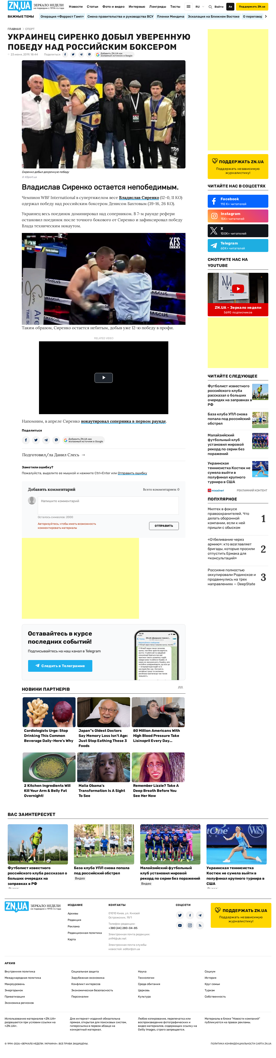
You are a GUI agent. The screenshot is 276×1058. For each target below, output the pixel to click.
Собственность (215, 996)
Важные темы (21, 16)
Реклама (74, 926)
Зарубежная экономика (87, 978)
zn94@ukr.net (117, 938)
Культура (144, 996)
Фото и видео (113, 6)
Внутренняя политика (20, 971)
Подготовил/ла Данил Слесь (50, 454)
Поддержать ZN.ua (252, 6)
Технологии (146, 978)
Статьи (92, 6)
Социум (210, 971)
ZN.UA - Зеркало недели (238, 307)
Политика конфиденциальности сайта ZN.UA (241, 1043)
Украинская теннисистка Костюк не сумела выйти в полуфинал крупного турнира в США (229, 472)
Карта (72, 939)
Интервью (137, 6)
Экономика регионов (19, 1003)
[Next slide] (265, 16)
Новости (76, 6)
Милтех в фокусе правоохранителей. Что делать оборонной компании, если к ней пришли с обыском (228, 518)
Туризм (210, 990)
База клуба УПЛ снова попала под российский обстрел (229, 419)
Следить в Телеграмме (63, 666)
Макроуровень (15, 984)
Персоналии (79, 996)
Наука (142, 971)
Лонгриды (157, 6)
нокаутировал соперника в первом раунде (123, 421)
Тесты (175, 6)
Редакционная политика (85, 933)
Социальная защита (85, 971)
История (210, 978)
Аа (230, 6)
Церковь (144, 990)
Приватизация (15, 996)
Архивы (73, 913)
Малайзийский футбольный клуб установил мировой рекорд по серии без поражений (226, 444)
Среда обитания (149, 984)
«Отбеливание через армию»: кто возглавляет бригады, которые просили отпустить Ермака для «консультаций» (231, 548)
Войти (219, 6)
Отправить (164, 526)
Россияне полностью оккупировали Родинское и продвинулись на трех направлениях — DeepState (232, 577)
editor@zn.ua (131, 949)
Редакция (74, 920)
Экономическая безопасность (92, 990)
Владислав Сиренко (139, 197)
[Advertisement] (80, 578)
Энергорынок (14, 990)
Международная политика (23, 978)
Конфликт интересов (85, 984)
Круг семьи (212, 984)
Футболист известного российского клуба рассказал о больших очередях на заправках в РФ (230, 395)
